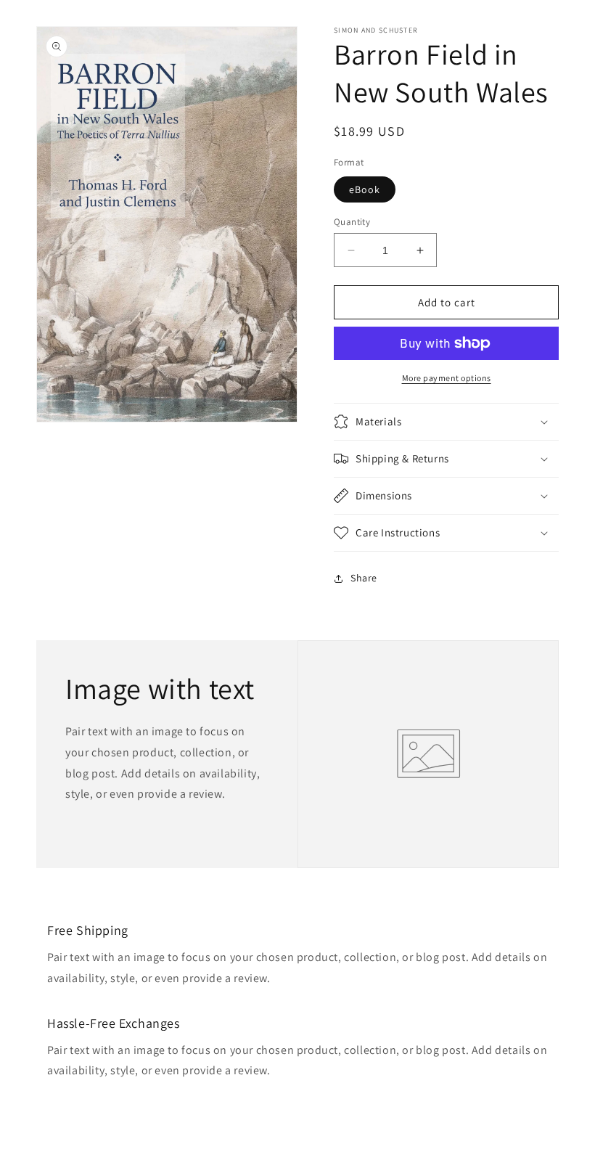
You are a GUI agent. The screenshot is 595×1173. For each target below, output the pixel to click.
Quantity (352, 222)
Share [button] (363, 577)
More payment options (446, 377)
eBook (364, 189)
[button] (446, 422)
